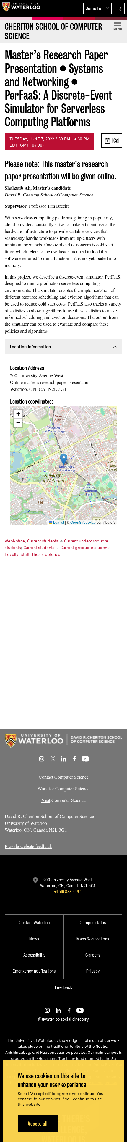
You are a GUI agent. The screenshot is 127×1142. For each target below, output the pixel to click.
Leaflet (58, 522)
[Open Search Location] (120, 8)
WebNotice (15, 541)
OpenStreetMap (83, 522)
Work (43, 788)
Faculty (11, 554)
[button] (97, 8)
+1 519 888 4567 (67, 891)
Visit (45, 800)
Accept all (38, 1124)
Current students (42, 541)
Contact (46, 777)
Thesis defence (46, 554)
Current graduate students (85, 547)
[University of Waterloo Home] (21, 8)
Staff (25, 554)
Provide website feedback (28, 846)
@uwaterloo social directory (63, 1019)
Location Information (30, 346)
